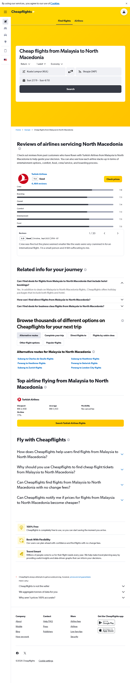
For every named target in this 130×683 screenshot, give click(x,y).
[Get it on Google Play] (106, 622)
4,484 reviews (39, 183)
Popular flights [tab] (53, 342)
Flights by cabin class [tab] (103, 335)
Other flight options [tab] (30, 342)
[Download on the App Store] (106, 630)
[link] (113, 179)
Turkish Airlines (39, 174)
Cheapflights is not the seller (34, 586)
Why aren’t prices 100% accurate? (37, 597)
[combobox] (57, 63)
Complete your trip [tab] (54, 335)
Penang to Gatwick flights (84, 363)
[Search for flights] (5, 21)
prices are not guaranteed (80, 577)
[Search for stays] (5, 28)
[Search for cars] (5, 35)
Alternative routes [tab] (29, 335)
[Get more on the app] (5, 51)
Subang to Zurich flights (30, 367)
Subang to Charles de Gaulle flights (35, 358)
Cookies (54, 3)
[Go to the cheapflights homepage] (23, 12)
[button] (126, 3)
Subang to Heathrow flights (85, 358)
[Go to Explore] (5, 41)
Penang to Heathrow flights (32, 363)
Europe (27, 130)
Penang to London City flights (86, 367)
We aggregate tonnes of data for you (38, 591)
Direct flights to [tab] (78, 335)
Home (18, 130)
